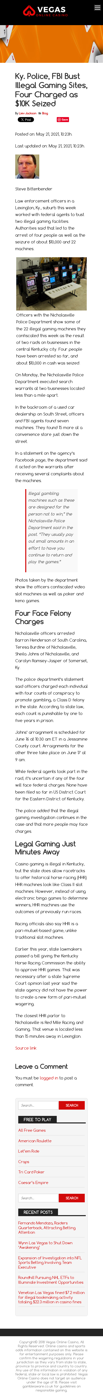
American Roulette (35, 1140)
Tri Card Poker (31, 1171)
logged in (49, 1077)
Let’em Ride (28, 1151)
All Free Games (32, 1130)
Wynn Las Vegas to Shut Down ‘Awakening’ (45, 1245)
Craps (23, 1161)
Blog (45, 113)
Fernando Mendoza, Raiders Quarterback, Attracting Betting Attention (47, 1227)
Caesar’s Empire (33, 1182)
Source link (25, 1048)
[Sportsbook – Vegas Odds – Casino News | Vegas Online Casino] (51, 16)
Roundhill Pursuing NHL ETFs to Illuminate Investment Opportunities (51, 1279)
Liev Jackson (27, 113)
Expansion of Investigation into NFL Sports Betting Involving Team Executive (50, 1262)
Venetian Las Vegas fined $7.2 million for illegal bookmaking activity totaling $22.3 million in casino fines (51, 1297)
